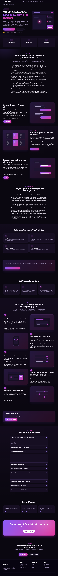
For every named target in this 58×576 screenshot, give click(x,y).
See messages (7, 121)
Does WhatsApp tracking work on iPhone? (19, 464)
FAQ (40, 1)
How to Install (35, 1)
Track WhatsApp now (9, 29)
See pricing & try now (29, 531)
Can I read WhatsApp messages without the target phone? (22, 437)
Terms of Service (47, 565)
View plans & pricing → (11, 419)
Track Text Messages (23, 565)
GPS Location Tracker (23, 564)
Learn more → (7, 511)
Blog (42, 1)
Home (23, 1)
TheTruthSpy (8, 1)
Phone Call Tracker (23, 567)
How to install (20, 29)
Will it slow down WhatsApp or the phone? (19, 468)
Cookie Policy (46, 567)
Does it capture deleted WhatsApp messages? (20, 447)
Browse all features (34, 554)
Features (27, 1)
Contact (33, 565)
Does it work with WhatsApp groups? (18, 477)
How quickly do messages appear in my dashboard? (21, 481)
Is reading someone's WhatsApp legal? (18, 485)
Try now (6, 177)
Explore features (34, 148)
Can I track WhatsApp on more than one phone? (20, 472)
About (33, 564)
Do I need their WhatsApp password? (18, 451)
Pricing (31, 1)
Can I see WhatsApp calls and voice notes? (19, 460)
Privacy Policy (46, 564)
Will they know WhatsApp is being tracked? (19, 455)
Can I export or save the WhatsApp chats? (19, 489)
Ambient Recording (23, 568)
